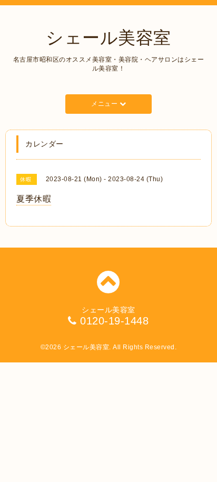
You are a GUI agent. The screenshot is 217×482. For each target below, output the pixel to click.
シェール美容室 (108, 37)
